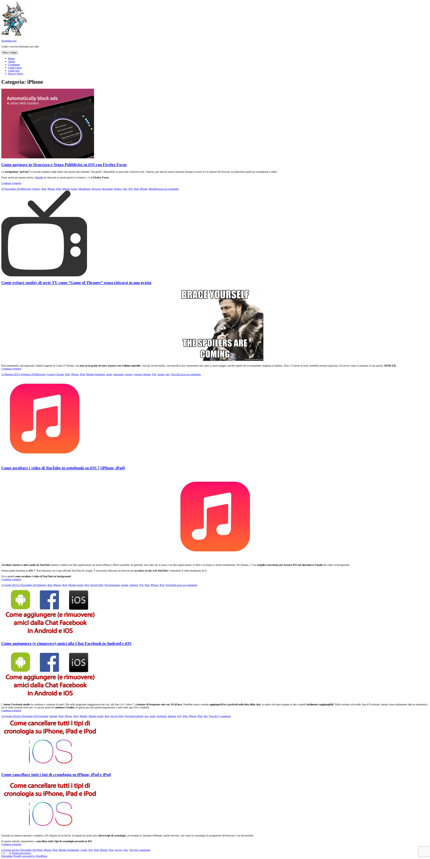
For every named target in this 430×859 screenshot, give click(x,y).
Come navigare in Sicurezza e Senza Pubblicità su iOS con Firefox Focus (64, 164)
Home (11, 58)
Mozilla (39, 177)
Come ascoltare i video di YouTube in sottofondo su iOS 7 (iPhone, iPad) (63, 468)
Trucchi (175, 374)
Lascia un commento (168, 188)
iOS (130, 188)
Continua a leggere (11, 183)
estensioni (118, 374)
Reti (86, 585)
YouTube (109, 585)
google (128, 374)
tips (167, 374)
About (11, 61)
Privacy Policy (16, 73)
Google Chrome (55, 374)
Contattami (14, 64)
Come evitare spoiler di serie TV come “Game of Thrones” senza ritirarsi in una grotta (76, 282)
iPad (43, 188)
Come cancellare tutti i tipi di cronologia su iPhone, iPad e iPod (56, 774)
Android (43, 716)
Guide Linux (15, 67)
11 (10, 853)
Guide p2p (13, 70)
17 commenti (224, 716)
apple (109, 374)
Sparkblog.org (8, 40)
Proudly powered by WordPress (30, 856)
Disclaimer (7, 856)
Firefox (36, 188)
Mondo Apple (69, 188)
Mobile (83, 716)
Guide (83, 850)
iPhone (51, 188)
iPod (58, 188)
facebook (161, 716)
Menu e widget (10, 52)
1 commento (143, 850)
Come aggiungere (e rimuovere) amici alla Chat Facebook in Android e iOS (66, 643)
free (125, 188)
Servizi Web (96, 585)
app (88, 188)
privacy (119, 850)
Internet (42, 585)
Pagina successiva (21, 853)
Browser (26, 188)
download (107, 188)
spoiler (161, 374)
